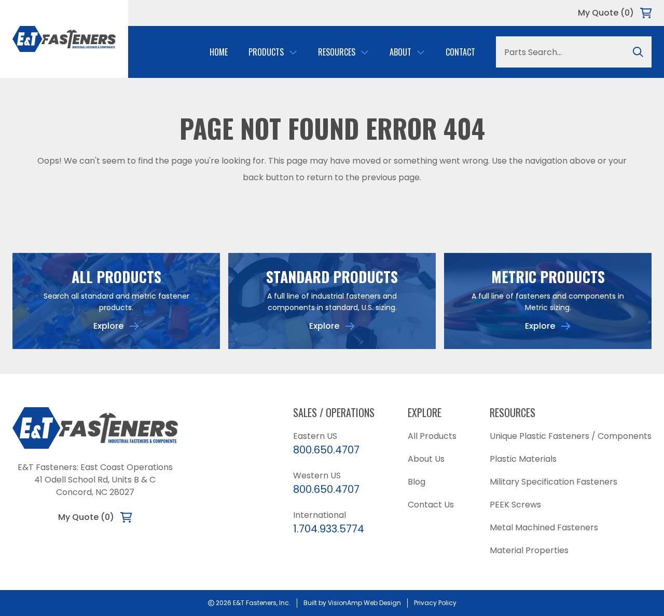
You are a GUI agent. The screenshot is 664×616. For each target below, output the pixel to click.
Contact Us (431, 505)
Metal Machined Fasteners (544, 527)
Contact (460, 52)
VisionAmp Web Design (364, 602)
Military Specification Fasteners (553, 482)
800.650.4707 (326, 450)
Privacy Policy (435, 602)
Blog (416, 482)
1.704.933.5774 (328, 529)
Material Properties (529, 550)
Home (219, 52)
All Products (432, 436)
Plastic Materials (523, 459)
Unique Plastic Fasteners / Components (571, 436)
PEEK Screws (515, 505)
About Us (426, 459)
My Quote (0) (606, 13)
